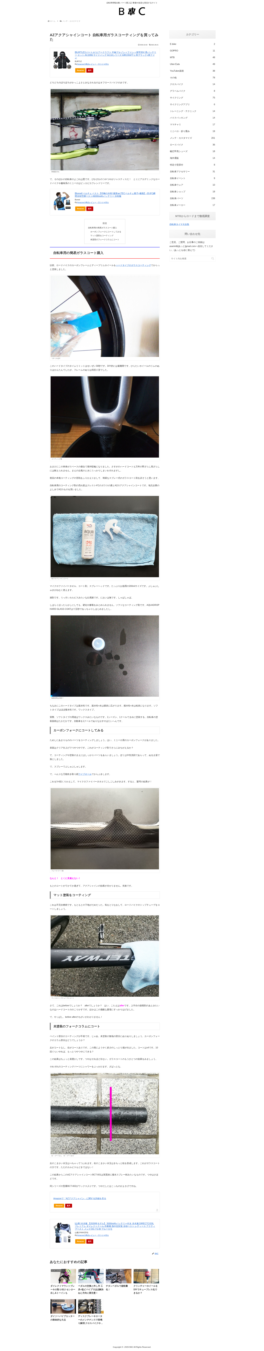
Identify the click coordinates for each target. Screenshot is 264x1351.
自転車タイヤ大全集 (179, 224)
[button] (212, 258)
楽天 (90, 70)
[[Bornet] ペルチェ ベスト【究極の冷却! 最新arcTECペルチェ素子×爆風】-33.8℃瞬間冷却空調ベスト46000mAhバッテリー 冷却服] (62, 201)
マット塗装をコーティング (101, 235)
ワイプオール (85, 774)
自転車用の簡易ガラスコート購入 (102, 228)
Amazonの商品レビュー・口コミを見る (93, 64)
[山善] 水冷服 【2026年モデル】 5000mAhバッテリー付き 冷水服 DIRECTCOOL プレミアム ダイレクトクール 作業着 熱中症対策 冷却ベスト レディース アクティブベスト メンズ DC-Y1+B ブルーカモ (115, 1226)
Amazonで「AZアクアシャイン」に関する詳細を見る (79, 1198)
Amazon (80, 70)
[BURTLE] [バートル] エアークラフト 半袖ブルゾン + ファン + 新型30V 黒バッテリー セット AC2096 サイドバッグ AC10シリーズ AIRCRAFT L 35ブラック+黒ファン (115, 55)
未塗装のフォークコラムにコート (104, 239)
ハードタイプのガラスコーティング (133, 265)
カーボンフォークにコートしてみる (105, 232)
